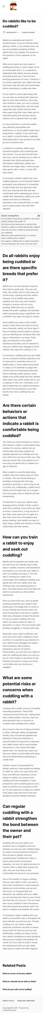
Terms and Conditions (26, 1001)
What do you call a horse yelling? (17, 989)
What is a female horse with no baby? (19, 981)
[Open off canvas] (4, 6)
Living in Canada (28, 32)
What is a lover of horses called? (17, 973)
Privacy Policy (8, 1001)
